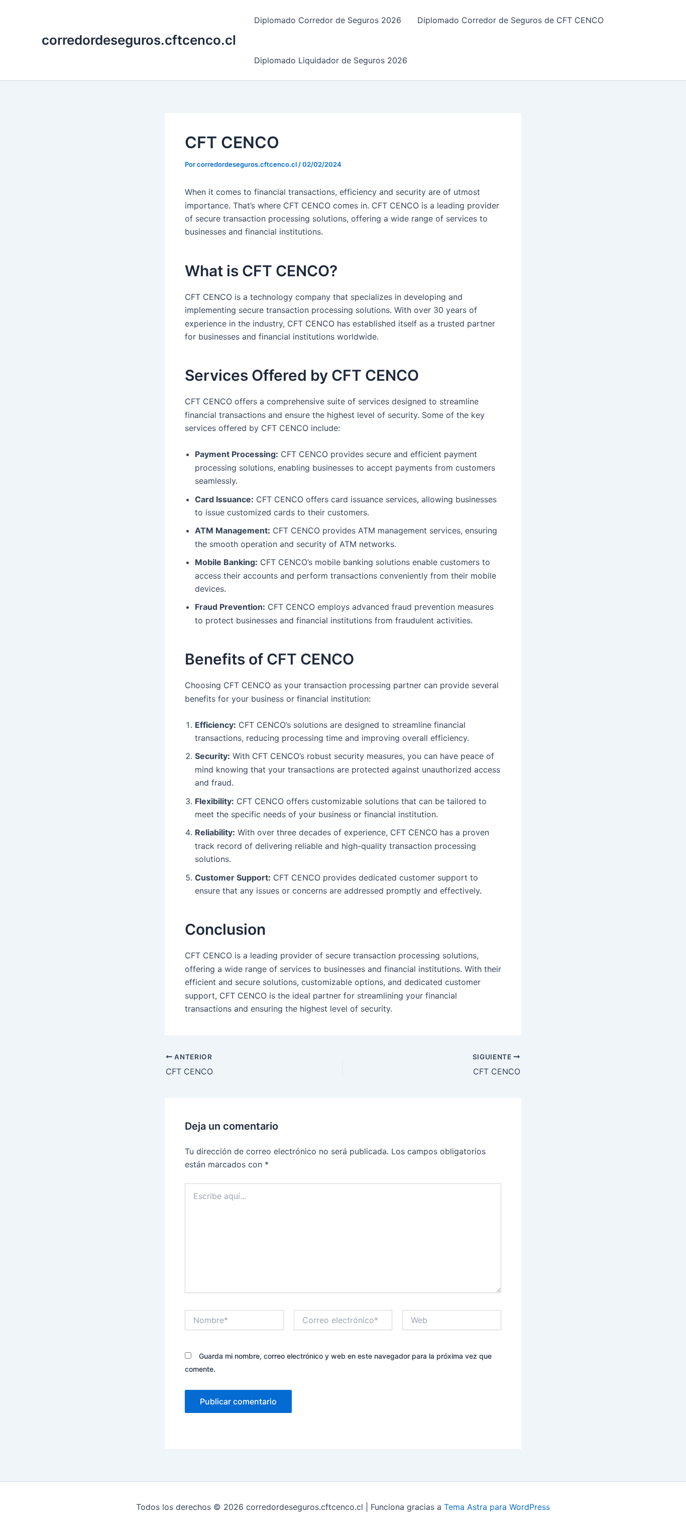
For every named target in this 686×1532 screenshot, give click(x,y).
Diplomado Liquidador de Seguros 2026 (330, 60)
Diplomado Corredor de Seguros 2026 (327, 20)
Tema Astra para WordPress (497, 1507)
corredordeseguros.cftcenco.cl (139, 40)
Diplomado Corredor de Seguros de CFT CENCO (510, 20)
